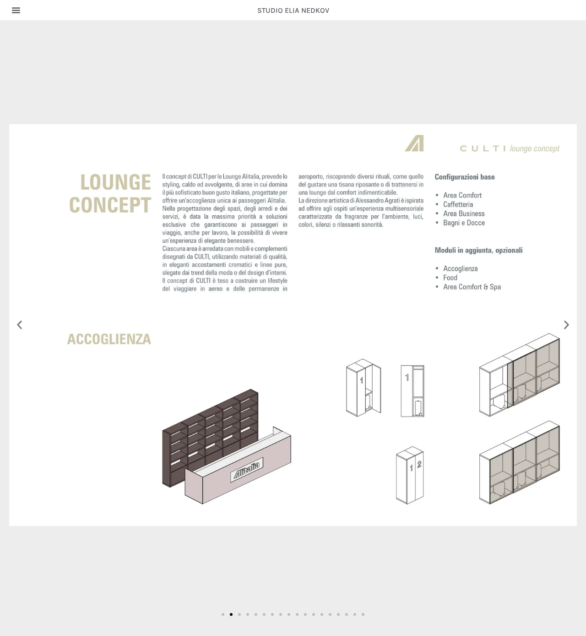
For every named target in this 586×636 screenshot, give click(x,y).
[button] (16, 10)
